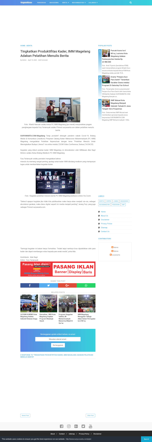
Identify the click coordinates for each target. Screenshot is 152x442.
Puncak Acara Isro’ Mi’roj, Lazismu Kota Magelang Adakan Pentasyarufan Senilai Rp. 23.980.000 (115, 56)
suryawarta (116, 255)
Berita (64, 2)
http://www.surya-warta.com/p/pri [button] (78, 439)
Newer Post (25, 415)
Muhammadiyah (78, 2)
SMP (123, 204)
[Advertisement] (76, 25)
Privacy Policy (84, 434)
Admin (116, 247)
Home (103, 212)
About (53, 434)
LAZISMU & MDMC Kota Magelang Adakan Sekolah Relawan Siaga (28, 317)
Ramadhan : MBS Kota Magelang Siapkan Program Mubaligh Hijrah (48, 318)
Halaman (92, 2)
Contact (62, 434)
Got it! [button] (146, 439)
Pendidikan (41, 2)
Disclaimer (105, 220)
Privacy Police (106, 224)
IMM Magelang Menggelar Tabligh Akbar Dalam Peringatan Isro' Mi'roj (86, 318)
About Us (104, 216)
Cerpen (108, 201)
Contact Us (105, 231)
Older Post (90, 415)
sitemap (72, 434)
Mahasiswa (54, 2)
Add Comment (43, 60)
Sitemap (104, 228)
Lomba (115, 201)
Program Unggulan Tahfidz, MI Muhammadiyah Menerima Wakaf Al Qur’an (66, 319)
